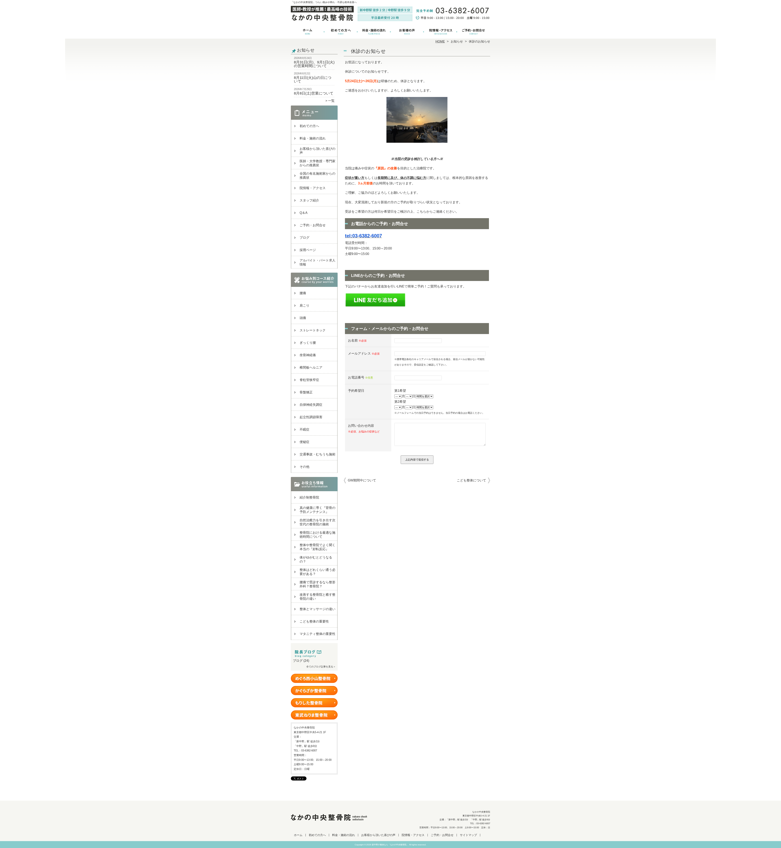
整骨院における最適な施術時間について (317, 534)
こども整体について (471, 480)
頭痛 (303, 318)
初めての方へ (340, 32)
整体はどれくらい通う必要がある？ (317, 572)
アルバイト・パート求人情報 (317, 262)
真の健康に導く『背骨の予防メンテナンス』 (317, 510)
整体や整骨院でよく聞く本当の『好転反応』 (317, 547)
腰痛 (303, 293)
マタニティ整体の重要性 (317, 634)
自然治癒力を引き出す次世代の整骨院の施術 (317, 522)
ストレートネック (313, 330)
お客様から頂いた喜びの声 (407, 32)
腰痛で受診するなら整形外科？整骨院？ (317, 584)
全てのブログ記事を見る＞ (321, 666)
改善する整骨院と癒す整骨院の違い (317, 596)
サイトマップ (468, 835)
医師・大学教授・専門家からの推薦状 (317, 163)
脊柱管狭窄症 (309, 380)
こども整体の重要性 (314, 621)
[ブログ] (314, 656)
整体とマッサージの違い (317, 609)
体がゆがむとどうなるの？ (316, 559)
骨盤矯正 (306, 392)
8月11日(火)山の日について (312, 79)
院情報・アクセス (440, 32)
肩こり (304, 305)
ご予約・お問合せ (473, 32)
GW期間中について (362, 480)
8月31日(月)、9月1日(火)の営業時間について (314, 64)
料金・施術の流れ (373, 32)
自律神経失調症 (311, 404)
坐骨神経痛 (308, 355)
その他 (304, 466)
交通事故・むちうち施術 (317, 454)
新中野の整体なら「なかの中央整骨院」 (390, 845)
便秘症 (304, 442)
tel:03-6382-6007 (363, 235)
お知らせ (457, 41)
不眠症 (304, 429)
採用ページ (308, 250)
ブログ (304, 237)
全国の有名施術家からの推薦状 (317, 175)
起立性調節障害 (311, 417)
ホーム (307, 32)
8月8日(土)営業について (313, 93)
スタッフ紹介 (309, 200)
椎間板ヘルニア (311, 367)
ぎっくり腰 (308, 342)
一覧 (331, 100)
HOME (440, 41)
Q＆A (304, 212)
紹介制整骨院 (309, 497)
